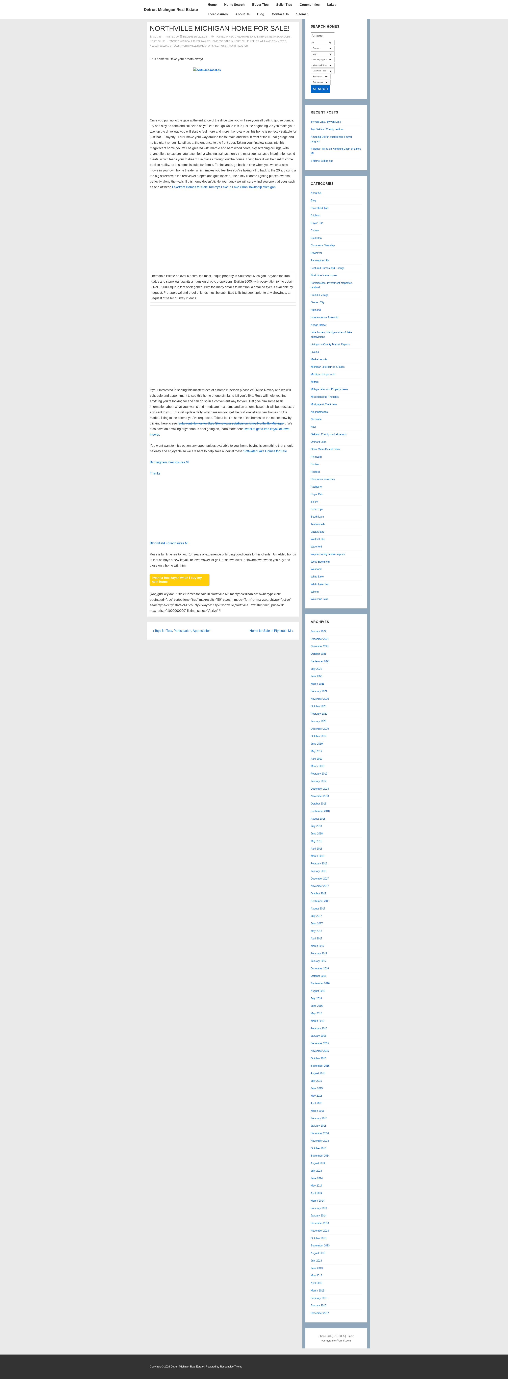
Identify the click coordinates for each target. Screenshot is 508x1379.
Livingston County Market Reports (330, 344)
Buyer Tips (260, 4)
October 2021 (318, 653)
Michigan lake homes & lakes (328, 366)
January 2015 (318, 1125)
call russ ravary (198, 41)
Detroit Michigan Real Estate (171, 9)
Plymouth (316, 456)
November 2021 (320, 646)
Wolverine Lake (319, 599)
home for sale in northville (230, 41)
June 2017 (317, 923)
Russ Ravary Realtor (233, 45)
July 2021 (316, 668)
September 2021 (320, 661)
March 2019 (317, 766)
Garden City (317, 302)
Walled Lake (318, 539)
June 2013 (317, 1268)
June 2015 (317, 1088)
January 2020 (318, 721)
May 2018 (316, 841)
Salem (314, 501)
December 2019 (320, 728)
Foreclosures (218, 14)
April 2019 (316, 758)
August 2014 (318, 1163)
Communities (310, 4)
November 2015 (320, 1050)
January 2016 (318, 1035)
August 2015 (318, 1073)
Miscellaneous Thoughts (325, 396)
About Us (242, 14)
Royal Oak (317, 494)
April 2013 (316, 1283)
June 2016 (317, 1005)
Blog (260, 14)
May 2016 (316, 1013)
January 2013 (318, 1305)
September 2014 (320, 1155)
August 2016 (318, 990)
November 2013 (320, 1230)
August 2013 (318, 1253)
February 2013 (319, 1298)
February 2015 (319, 1118)
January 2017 (318, 960)
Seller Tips (284, 4)
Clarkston (316, 238)
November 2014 (320, 1140)
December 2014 (320, 1133)
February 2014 (319, 1208)
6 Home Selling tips (322, 160)
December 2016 (320, 968)
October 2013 (318, 1238)
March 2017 (317, 945)
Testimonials (318, 524)
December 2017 (320, 878)
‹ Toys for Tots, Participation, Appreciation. (182, 630)
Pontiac (315, 464)
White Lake (317, 576)
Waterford (316, 546)
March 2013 (317, 1290)
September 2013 (320, 1245)
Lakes (331, 4)
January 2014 (318, 1215)
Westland (316, 569)
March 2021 (317, 683)
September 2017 (320, 901)
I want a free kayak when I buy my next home (177, 579)
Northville (157, 41)
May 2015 (316, 1095)
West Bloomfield (320, 561)
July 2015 (316, 1080)
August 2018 (318, 818)
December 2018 (320, 788)
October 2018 (318, 803)
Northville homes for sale (200, 45)
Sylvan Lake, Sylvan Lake (326, 121)
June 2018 (317, 833)
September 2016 (320, 983)
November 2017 (320, 885)
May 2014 (316, 1185)
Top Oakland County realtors (327, 129)
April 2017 (316, 938)
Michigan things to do (323, 374)
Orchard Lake (318, 441)
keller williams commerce (268, 41)
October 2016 (318, 975)
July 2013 (316, 1260)
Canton (315, 230)
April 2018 (316, 848)
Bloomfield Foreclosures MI (169, 543)
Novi (313, 426)
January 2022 (318, 631)
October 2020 (318, 706)
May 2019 (316, 751)
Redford (315, 471)
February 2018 (319, 863)
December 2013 (320, 1223)
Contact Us (280, 14)
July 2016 (316, 998)
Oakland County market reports (329, 434)
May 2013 (316, 1275)
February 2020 (319, 713)
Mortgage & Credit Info (324, 404)
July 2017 (316, 915)
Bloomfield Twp (319, 208)
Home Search (234, 4)
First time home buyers (324, 275)
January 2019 (318, 781)
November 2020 (320, 698)
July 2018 (316, 826)
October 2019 (318, 736)
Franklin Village (319, 295)
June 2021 (317, 676)
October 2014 (318, 1148)
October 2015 (318, 1058)
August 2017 (318, 908)
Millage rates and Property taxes (329, 389)
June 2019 (317, 743)
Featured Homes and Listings (248, 36)
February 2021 (319, 691)
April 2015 (316, 1103)
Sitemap (302, 14)
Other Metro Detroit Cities (325, 449)
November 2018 (320, 796)
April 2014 (316, 1193)
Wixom (315, 591)
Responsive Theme (231, 1366)
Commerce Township (323, 245)
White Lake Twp (320, 584)
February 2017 (319, 953)
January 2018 (318, 871)
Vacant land (317, 531)
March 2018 (317, 856)
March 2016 (317, 1020)
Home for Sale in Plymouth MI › (271, 630)
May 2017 (316, 931)
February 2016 (319, 1028)
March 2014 (317, 1200)
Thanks (155, 473)
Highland (316, 309)
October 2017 (318, 893)
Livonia (315, 351)
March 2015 (317, 1110)
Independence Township (324, 317)
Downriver (316, 252)
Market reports (319, 359)
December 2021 (320, 638)
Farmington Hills (320, 260)
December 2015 (320, 1043)
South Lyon (317, 516)
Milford (314, 381)
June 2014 (317, 1178)
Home (212, 4)
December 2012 (320, 1313)
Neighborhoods (280, 36)
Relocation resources (323, 479)
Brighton (315, 215)
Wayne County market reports (328, 554)
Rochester (316, 486)
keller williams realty (165, 45)
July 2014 (316, 1170)
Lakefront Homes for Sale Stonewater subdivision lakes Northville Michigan (231, 423)
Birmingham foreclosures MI (169, 462)
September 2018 (320, 811)
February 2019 (319, 773)
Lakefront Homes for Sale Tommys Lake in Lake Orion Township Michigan (224, 187)
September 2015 (320, 1065)
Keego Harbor (318, 324)
